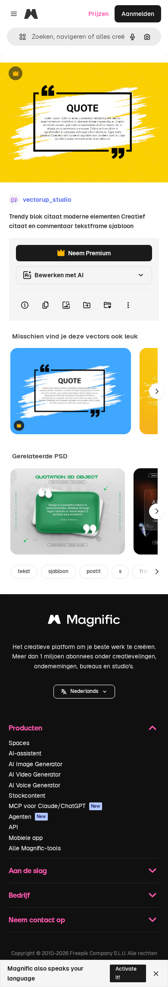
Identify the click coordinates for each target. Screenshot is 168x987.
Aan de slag (28, 870)
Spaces (19, 743)
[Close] (156, 973)
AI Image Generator (35, 764)
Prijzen (98, 14)
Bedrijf (19, 894)
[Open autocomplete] (19, 37)
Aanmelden (137, 14)
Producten (25, 727)
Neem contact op (37, 919)
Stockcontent (27, 795)
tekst (24, 571)
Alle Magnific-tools (35, 848)
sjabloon (58, 571)
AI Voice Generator (34, 785)
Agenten (27, 817)
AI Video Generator (35, 774)
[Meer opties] (128, 305)
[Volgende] (157, 391)
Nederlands (84, 691)
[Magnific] (84, 621)
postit (94, 571)
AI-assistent (25, 753)
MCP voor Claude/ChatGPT (54, 806)
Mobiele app (26, 838)
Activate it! (126, 973)
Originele (56, 74)
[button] (84, 692)
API (13, 827)
